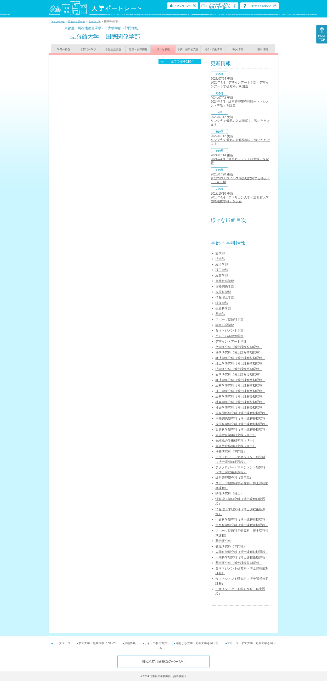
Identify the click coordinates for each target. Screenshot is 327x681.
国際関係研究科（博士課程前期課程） (241, 413)
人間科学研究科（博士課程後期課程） (241, 557)
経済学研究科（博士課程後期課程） (240, 380)
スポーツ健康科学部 (229, 319)
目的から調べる (76, 21)
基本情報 (262, 49)
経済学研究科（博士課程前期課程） (240, 358)
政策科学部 (223, 292)
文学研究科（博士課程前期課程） (238, 347)
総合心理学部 (224, 325)
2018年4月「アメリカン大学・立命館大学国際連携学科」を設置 (240, 199)
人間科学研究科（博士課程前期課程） (241, 552)
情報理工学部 (224, 297)
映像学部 (221, 303)
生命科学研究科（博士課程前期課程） (241, 519)
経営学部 (221, 275)
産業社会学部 (224, 281)
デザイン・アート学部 (231, 341)
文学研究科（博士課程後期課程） (238, 374)
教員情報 (237, 49)
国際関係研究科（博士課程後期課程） (241, 418)
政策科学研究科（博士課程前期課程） (241, 424)
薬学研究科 (223, 541)
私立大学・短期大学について (97, 643)
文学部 (220, 253)
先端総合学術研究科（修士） (235, 435)
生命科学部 (223, 308)
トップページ (58, 21)
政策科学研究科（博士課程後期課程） (241, 429)
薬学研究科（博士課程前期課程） (238, 563)
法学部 (220, 259)
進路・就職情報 (138, 49)
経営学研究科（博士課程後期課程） (240, 396)
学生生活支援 (113, 49)
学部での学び (88, 49)
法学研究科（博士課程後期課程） (238, 369)
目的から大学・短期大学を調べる (197, 643)
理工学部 (221, 270)
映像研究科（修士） (229, 493)
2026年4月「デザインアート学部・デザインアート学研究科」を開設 (240, 84)
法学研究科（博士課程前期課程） (238, 352)
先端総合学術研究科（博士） (235, 440)
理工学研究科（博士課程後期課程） (240, 391)
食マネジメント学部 (229, 330)
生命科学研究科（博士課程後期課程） (241, 525)
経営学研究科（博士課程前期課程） (240, 385)
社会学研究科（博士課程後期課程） (240, 407)
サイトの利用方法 (155, 643)
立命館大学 (95, 21)
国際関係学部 (224, 286)
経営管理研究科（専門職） (234, 477)
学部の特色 (63, 49)
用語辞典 (130, 643)
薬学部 (220, 314)
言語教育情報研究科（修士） (235, 446)
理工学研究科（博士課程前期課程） (240, 363)
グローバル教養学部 (229, 336)
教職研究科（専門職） (231, 546)
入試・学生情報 (213, 49)
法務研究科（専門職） (231, 451)
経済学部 (221, 264)
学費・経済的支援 (187, 49)
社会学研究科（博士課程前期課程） (240, 402)
